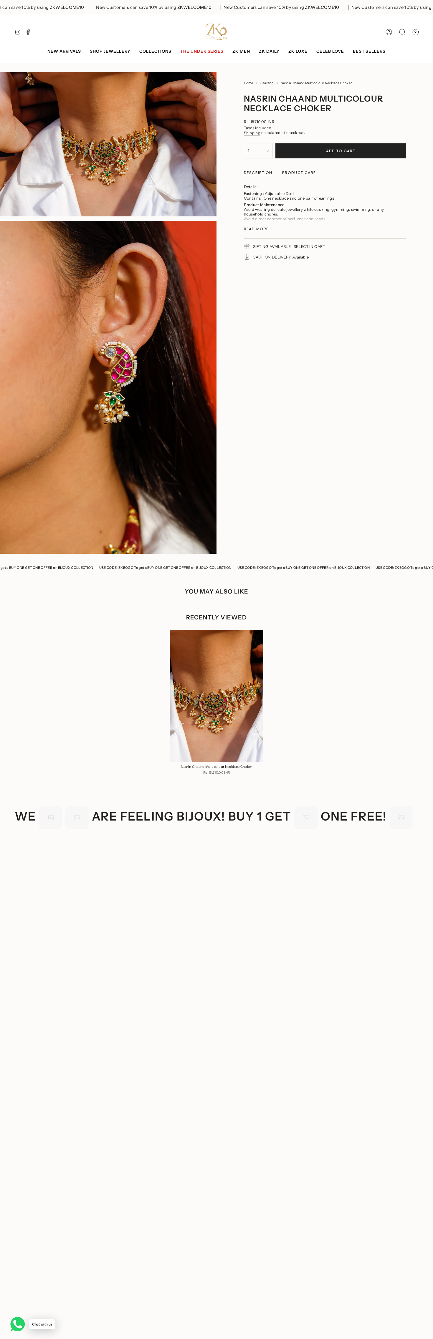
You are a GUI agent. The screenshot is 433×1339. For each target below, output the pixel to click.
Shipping (252, 132)
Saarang (267, 83)
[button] (110, 51)
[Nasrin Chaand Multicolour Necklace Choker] (217, 696)
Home (248, 83)
